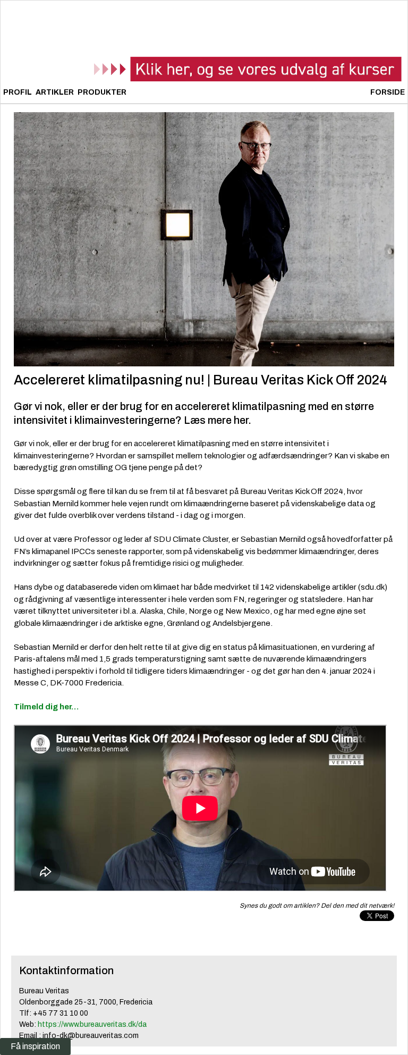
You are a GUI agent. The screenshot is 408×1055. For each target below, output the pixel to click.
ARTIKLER (55, 92)
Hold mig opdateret (220, 835)
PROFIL (17, 92)
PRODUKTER (102, 92)
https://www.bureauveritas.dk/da (92, 1024)
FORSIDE (387, 92)
